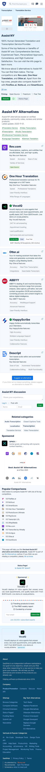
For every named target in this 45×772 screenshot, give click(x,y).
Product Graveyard (30, 716)
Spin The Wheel (23, 765)
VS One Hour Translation (15, 509)
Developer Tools (21, 737)
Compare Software (10, 706)
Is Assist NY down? (22, 568)
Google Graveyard (30, 719)
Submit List (7, 719)
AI (3, 737)
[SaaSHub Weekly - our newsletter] (33, 3)
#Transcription (7, 132)
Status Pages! (8, 712)
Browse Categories (10, 702)
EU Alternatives (10, 554)
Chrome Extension (10, 709)
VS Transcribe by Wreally (15, 530)
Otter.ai (22, 78)
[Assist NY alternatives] (6, 20)
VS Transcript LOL (12, 519)
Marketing (33, 743)
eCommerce (18, 746)
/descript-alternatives (10, 351)
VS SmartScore (11, 506)
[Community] (37, 3)
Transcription (29, 426)
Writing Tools (34, 746)
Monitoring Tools (27, 749)
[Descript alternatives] (5, 354)
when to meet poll (20, 767)
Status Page (23, 99)
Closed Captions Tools (32, 422)
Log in (4, 403)
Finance (38, 749)
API (4, 692)
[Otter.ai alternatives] (5, 253)
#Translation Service (10, 128)
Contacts (23, 689)
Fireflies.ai (11, 85)
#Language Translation (11, 139)
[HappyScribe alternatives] (5, 320)
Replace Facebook (30, 706)
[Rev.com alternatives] (5, 147)
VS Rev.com (10, 526)
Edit (5, 90)
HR (26, 746)
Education (7, 752)
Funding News (8, 716)
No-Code (10, 737)
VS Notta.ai (9, 502)
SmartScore (37, 85)
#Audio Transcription (23, 132)
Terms (29, 758)
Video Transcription (31, 430)
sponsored (21, 647)
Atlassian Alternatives (31, 712)
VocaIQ (21, 586)
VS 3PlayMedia (11, 523)
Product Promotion (10, 689)
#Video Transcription (28, 128)
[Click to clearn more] (22, 639)
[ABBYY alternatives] (5, 281)
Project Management (11, 749)
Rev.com (22, 75)
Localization (15, 426)
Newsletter (7, 723)
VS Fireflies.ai (10, 499)
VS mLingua (10, 533)
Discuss (32, 689)
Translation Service (13, 430)
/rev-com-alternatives (10, 144)
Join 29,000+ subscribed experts (22, 620)
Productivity (23, 743)
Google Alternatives (31, 709)
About (39, 689)
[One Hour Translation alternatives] (5, 177)
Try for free (14, 239)
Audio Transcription (13, 422)
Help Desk (12, 743)
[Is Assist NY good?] (13, 98)
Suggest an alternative (22, 378)
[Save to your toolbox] (6, 28)
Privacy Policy (18, 758)
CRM (5, 743)
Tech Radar (27, 702)
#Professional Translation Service (15, 135)
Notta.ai (22, 85)
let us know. (28, 556)
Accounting (7, 746)
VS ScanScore (11, 540)
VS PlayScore (10, 516)
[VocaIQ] (5, 206)
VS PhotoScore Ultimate (14, 512)
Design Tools (35, 737)
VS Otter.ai (9, 536)
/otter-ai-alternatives (10, 250)
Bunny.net (21, 762)
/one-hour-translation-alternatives (15, 174)
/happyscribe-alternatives (12, 317)
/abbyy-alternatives (9, 278)
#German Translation (30, 139)
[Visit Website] (42, 146)
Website (6, 99)
